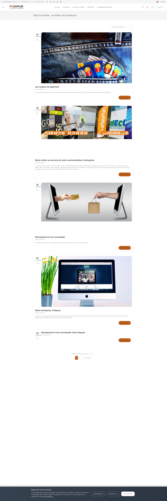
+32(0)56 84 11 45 (25, 1)
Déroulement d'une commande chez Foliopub (63, 332)
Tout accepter (128, 493)
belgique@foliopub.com (10, 1)
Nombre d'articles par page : (80, 353)
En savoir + (125, 97)
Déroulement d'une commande (50, 237)
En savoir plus (49, 496)
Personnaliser (98, 493)
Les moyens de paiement (47, 87)
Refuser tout (113, 493)
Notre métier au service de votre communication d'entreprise (64, 160)
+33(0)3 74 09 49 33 (39, 1)
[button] (3, 7)
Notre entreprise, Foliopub (47, 310)
